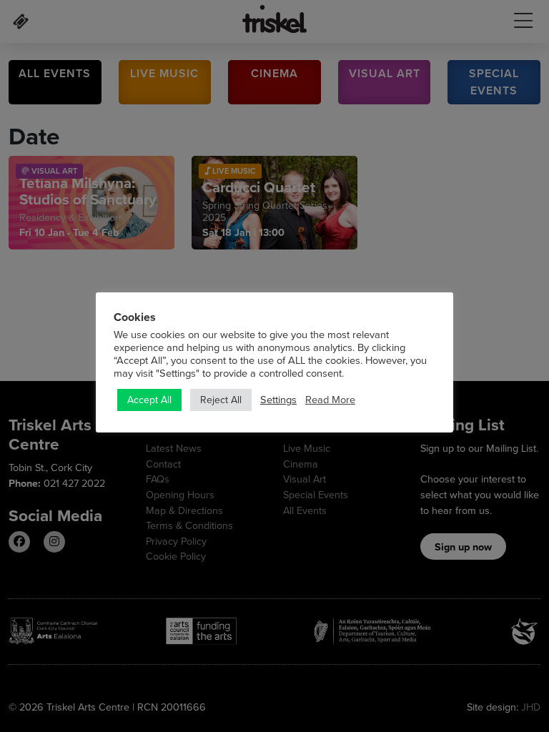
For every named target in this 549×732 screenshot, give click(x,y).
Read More (330, 399)
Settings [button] (278, 399)
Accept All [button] (149, 399)
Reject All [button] (221, 399)
